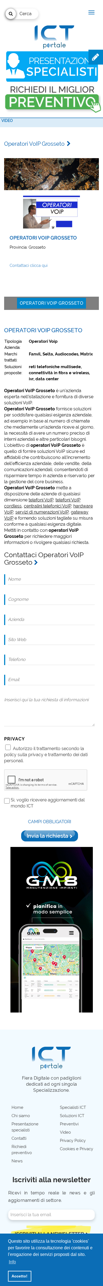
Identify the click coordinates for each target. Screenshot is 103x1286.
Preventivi (69, 1124)
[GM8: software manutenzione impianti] (51, 929)
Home (17, 1107)
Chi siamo (21, 1115)
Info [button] (12, 1262)
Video (7, 120)
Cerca (26, 13)
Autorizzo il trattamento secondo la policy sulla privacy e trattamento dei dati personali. (46, 754)
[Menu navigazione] (91, 12)
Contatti (19, 1138)
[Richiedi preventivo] (52, 97)
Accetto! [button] (19, 1276)
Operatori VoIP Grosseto (51, 303)
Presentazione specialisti (25, 1127)
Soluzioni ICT (72, 1115)
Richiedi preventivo (22, 1149)
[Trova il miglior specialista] (52, 66)
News (17, 1161)
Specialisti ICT (73, 1107)
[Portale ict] (53, 36)
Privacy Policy (73, 1140)
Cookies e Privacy (76, 1148)
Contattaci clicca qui (29, 265)
